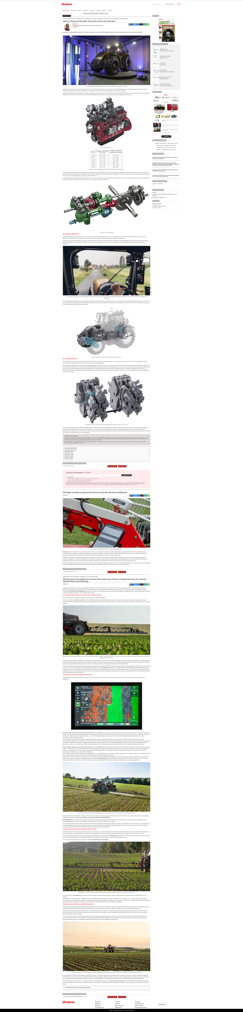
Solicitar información (112, 466)
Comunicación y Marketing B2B (158, 206)
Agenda (98, 10)
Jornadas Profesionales (157, 203)
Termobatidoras (164, 78)
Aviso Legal (77, 481)
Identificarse (98, 1001)
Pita (89, 987)
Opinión (79, 10)
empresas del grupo (106, 483)
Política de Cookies (139, 1005)
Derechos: (120, 483)
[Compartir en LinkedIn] (144, 24)
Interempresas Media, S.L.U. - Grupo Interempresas (123, 1010)
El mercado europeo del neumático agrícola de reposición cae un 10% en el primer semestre (165, 176)
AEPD (120, 484)
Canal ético (117, 1003)
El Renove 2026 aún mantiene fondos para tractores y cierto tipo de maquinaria (165, 158)
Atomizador (163, 64)
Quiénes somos (118, 1007)
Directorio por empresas (158, 197)
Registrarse (97, 1003)
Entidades (103, 10)
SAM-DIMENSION (67, 819)
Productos (85, 10)
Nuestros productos (119, 1005)
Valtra (64, 32)
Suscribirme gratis (127, 475)
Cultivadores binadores (166, 85)
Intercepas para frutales (166, 50)
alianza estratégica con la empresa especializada (93, 817)
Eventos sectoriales (156, 207)
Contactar (117, 1001)
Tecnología (92, 10)
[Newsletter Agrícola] (166, 113)
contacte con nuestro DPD (83, 484)
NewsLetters (98, 1005)
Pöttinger (65, 552)
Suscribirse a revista (99, 1007)
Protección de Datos (139, 1003)
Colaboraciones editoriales (141, 1007)
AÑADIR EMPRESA (162, 1004)
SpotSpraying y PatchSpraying (76, 591)
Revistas (110, 10)
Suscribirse (166, 136)
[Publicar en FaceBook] (138, 24)
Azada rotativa (164, 57)
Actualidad (73, 10)
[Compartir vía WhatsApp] (147, 24)
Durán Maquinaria (118, 549)
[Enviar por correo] (134, 24)
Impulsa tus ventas (156, 204)
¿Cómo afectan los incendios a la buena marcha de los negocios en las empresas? (165, 170)
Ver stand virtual (122, 466)
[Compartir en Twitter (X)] (141, 24)
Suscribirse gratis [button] (170, 4)
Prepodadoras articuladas (167, 71)
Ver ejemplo (87, 472)
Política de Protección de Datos (85, 481)
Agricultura (66, 10)
